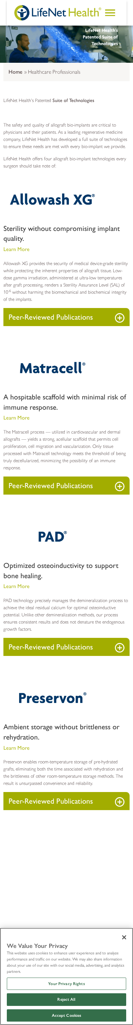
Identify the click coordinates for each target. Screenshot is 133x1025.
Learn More (16, 249)
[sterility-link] (25, 239)
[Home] (57, 12)
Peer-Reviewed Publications (51, 317)
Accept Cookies (67, 1015)
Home (16, 72)
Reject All (66, 999)
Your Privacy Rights (66, 983)
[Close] (124, 937)
